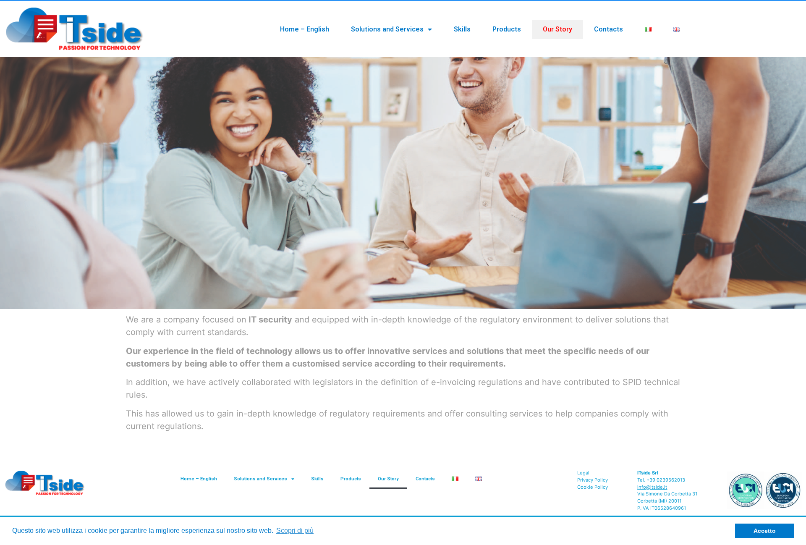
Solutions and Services (387, 29)
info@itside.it (652, 487)
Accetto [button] (765, 530)
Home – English (304, 29)
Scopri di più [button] (295, 530)
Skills (462, 29)
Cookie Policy (592, 487)
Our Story (557, 29)
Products (506, 29)
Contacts (608, 29)
